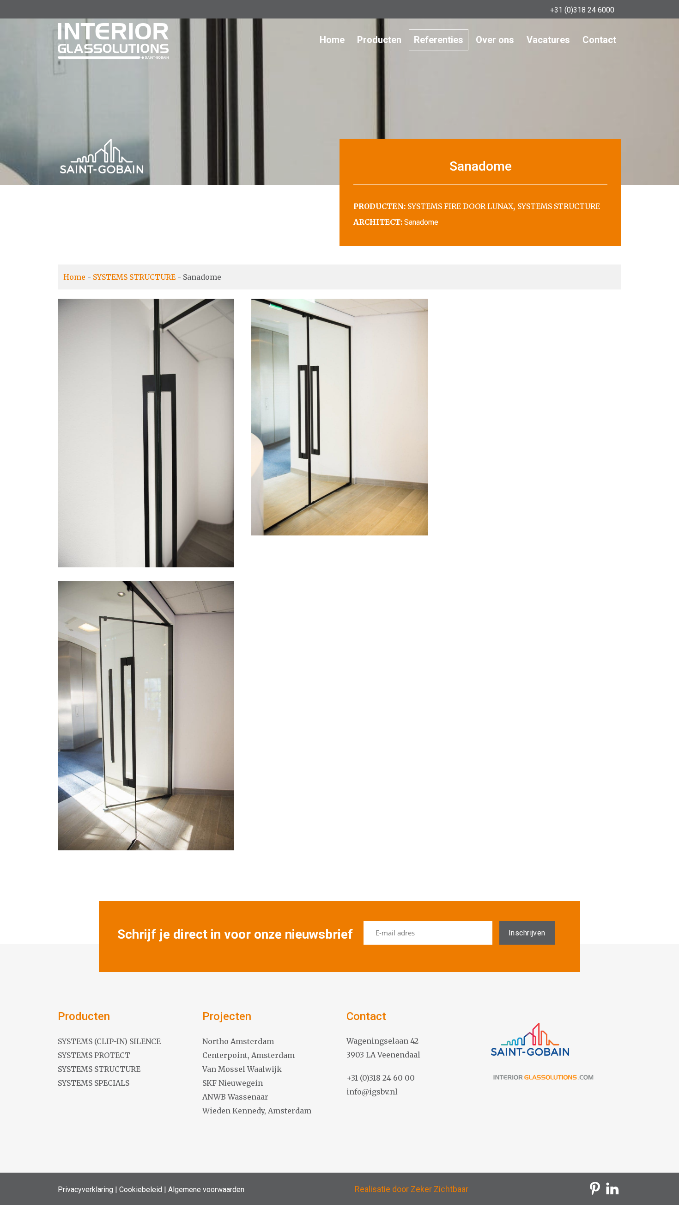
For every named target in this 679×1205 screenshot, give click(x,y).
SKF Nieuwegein (232, 1083)
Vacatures (548, 39)
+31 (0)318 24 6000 (582, 10)
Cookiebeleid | (141, 1189)
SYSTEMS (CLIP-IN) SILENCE (109, 1041)
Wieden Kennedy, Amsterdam (256, 1110)
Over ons (495, 39)
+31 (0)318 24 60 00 (380, 1077)
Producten (379, 39)
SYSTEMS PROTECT (94, 1055)
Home (332, 39)
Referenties (438, 39)
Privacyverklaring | (87, 1189)
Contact (599, 39)
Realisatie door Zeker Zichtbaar (411, 1189)
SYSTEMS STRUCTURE (558, 206)
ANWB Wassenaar (235, 1096)
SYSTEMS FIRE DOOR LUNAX (460, 206)
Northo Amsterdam (238, 1041)
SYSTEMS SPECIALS (93, 1083)
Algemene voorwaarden (205, 1189)
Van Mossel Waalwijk (242, 1069)
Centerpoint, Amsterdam (248, 1055)
